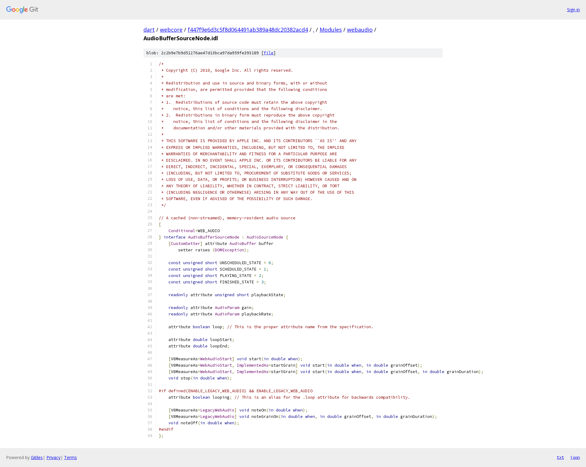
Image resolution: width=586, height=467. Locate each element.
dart (149, 29)
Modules (331, 29)
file (268, 53)
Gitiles (37, 457)
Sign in (573, 10)
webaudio (360, 29)
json (575, 457)
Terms (70, 457)
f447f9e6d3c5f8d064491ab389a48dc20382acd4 (248, 29)
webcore (171, 29)
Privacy (53, 457)
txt (560, 457)
